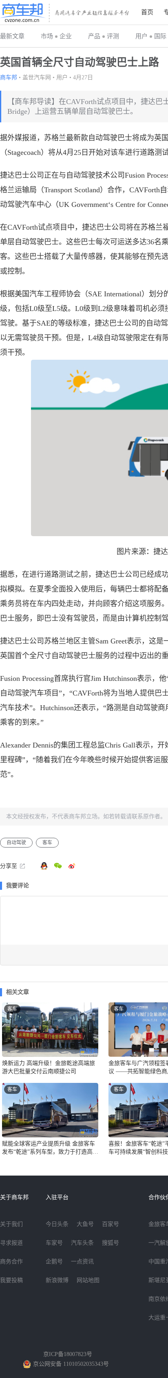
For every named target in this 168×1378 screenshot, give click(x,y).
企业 (66, 36)
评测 (113, 36)
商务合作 (11, 1261)
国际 (160, 36)
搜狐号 (110, 1243)
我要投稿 (11, 1280)
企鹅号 (54, 1261)
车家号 (54, 1243)
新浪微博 (57, 1280)
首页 (147, 12)
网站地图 (88, 1280)
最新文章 (12, 36)
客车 (47, 842)
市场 (47, 36)
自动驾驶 (16, 842)
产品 (94, 36)
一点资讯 (82, 1261)
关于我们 (11, 1224)
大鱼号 (85, 1224)
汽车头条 (82, 1243)
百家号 (110, 1224)
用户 (141, 36)
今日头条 (57, 1224)
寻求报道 (11, 1243)
